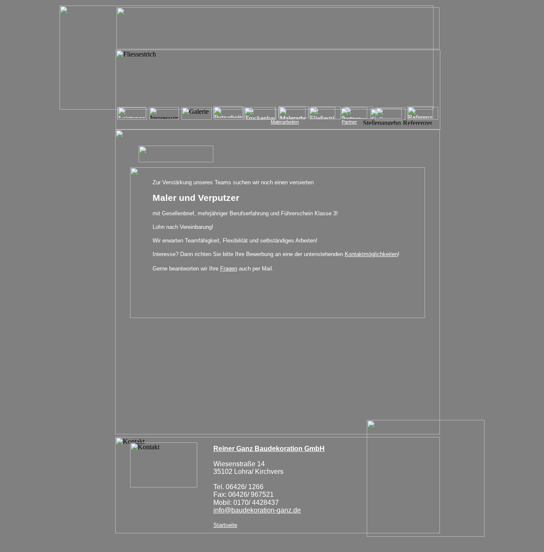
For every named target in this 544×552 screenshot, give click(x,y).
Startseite (225, 525)
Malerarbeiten (285, 121)
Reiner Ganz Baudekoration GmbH (269, 448)
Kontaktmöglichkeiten (371, 254)
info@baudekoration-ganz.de (257, 510)
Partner (349, 121)
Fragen (228, 268)
